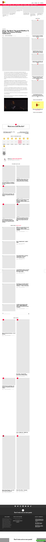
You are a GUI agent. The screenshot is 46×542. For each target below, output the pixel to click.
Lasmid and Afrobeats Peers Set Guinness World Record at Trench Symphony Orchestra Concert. (39, 520)
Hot (3, 186)
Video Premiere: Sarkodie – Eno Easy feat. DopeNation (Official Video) (19, 10)
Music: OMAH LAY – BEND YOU (22, 432)
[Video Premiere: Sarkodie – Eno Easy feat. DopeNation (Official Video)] (19, 7)
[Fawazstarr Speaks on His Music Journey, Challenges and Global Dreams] (5, 10)
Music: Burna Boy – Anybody (21, 490)
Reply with (28, 313)
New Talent (21, 198)
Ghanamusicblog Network (38, 109)
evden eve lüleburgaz (37, 522)
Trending (3, 166)
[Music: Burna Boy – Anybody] (23, 462)
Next (43, 11)
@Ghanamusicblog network (17, 520)
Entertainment (7, 181)
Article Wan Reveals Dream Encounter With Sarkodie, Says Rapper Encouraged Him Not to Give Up (33, 15)
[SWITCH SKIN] (40, 5)
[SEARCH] (43, 5)
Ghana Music (18, 198)
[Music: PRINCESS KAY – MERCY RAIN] (8, 247)
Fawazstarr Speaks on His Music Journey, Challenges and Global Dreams (8, 183)
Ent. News (4, 181)
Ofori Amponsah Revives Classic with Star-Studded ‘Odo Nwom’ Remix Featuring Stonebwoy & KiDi (40, 14)
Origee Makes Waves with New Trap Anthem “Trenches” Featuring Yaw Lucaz (22, 256)
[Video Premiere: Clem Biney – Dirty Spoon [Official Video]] (1, 271)
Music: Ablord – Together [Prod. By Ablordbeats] (38, 523)
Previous (2, 11)
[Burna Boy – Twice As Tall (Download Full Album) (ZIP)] (23, 346)
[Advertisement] (16, 23)
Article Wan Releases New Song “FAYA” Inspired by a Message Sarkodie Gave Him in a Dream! (22, 180)
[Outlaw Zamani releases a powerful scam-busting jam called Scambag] (45, 271)
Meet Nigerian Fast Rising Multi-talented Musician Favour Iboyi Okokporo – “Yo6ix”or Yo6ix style (22, 285)
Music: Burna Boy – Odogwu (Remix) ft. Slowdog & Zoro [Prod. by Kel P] (39, 526)
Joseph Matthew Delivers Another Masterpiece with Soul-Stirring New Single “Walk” (22, 270)
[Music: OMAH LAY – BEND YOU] (23, 405)
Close (45, 539)
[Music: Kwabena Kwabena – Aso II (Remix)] (8, 325)
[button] (40, 540)
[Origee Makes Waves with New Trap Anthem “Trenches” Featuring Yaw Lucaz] (8, 261)
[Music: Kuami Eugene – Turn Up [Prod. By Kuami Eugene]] (8, 462)
